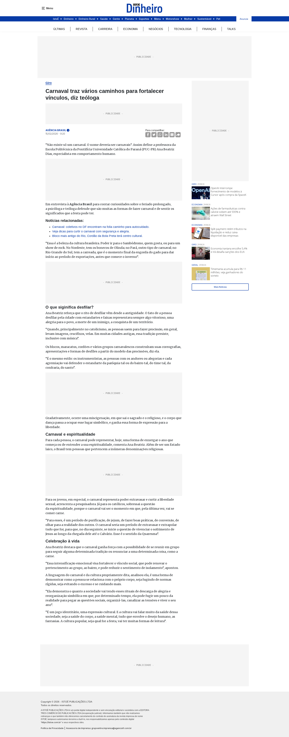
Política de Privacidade (52, 728)
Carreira (105, 29)
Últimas (59, 29)
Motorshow (172, 18)
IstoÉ (56, 18)
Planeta (129, 18)
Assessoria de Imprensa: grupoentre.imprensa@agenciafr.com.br (99, 728)
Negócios (156, 29)
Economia (130, 29)
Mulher (188, 18)
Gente (116, 18)
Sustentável (204, 18)
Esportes (144, 18)
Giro (48, 83)
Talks (231, 29)
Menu (157, 18)
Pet (218, 18)
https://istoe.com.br (51, 722)
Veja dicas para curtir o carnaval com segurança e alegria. (91, 231)
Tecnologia (182, 29)
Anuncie (244, 19)
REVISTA (81, 29)
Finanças (209, 29)
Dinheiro (69, 18)
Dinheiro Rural (87, 18)
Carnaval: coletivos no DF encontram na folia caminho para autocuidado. (100, 227)
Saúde (104, 18)
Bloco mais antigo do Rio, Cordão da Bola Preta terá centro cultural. (97, 236)
